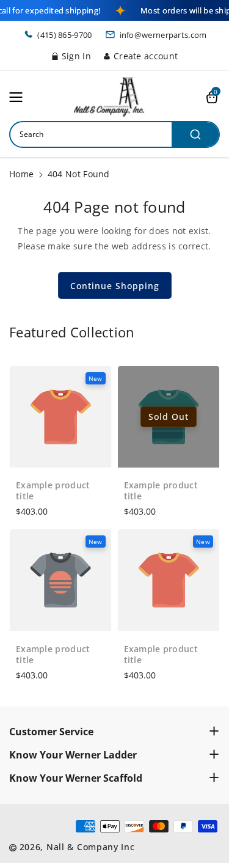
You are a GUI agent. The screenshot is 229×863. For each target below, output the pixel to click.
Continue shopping (114, 286)
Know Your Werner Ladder (73, 755)
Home (21, 174)
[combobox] (114, 134)
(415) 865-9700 (64, 34)
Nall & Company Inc (90, 847)
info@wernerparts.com (163, 34)
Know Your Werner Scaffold (75, 778)
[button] (19, 97)
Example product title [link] (53, 491)
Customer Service (51, 731)
